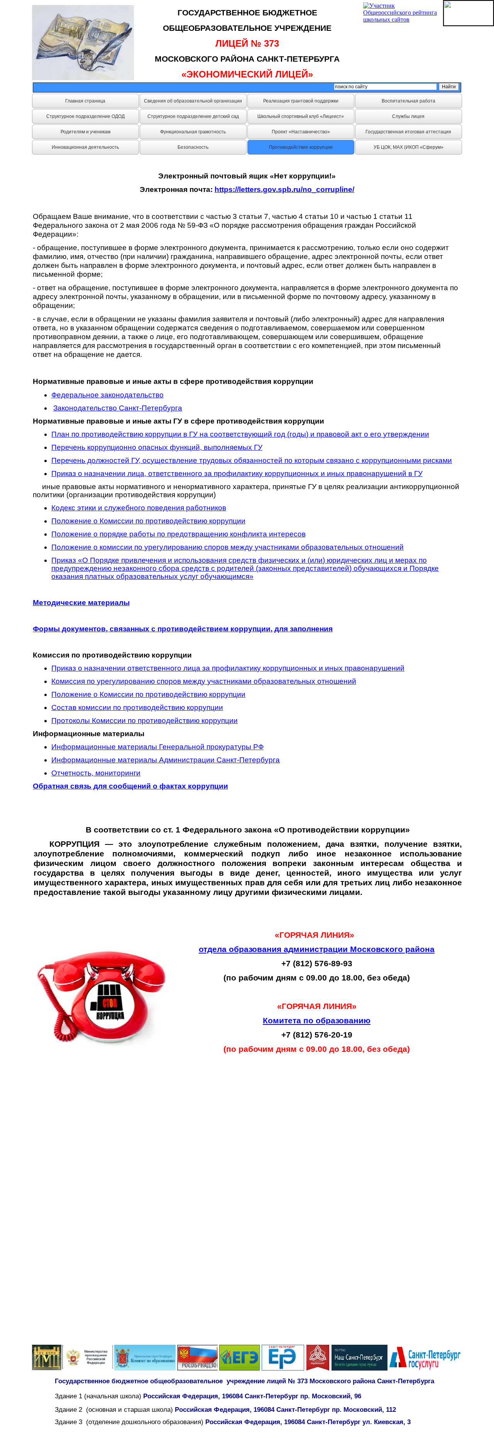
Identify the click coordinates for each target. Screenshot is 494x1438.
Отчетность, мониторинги (95, 773)
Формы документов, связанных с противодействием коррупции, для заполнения (183, 629)
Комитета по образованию (316, 1020)
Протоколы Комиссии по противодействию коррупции (144, 720)
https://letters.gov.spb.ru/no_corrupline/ (284, 189)
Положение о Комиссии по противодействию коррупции (148, 521)
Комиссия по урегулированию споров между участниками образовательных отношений (203, 681)
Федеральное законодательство (107, 395)
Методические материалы (81, 603)
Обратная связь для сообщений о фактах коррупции (130, 786)
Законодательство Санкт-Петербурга (117, 408)
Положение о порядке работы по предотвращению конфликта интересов (178, 534)
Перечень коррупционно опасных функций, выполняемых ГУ (156, 447)
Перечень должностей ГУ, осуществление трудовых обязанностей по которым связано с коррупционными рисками (251, 460)
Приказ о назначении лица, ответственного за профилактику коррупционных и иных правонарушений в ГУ (237, 473)
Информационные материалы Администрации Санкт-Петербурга (165, 760)
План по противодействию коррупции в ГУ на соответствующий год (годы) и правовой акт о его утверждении (240, 434)
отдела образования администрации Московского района (317, 949)
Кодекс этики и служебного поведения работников (138, 508)
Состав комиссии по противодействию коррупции (137, 707)
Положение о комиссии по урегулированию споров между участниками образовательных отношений (227, 547)
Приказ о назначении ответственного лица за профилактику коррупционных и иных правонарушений (227, 668)
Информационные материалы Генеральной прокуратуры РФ (157, 747)
